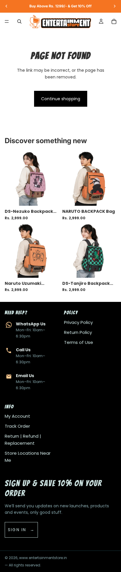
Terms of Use (78, 342)
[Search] (19, 21)
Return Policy (78, 332)
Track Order (17, 426)
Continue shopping (60, 99)
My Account (17, 416)
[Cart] (113, 21)
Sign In (17, 530)
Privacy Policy (78, 322)
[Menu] (7, 21)
